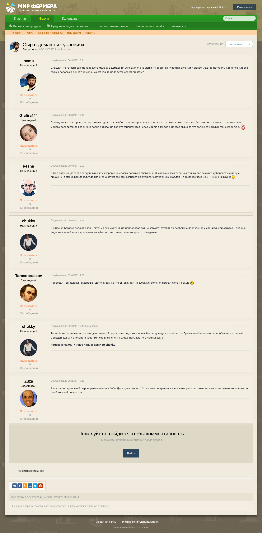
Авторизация (215, 44)
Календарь (69, 18)
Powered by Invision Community (131, 527)
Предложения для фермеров (69, 26)
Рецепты (65, 49)
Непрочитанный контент (113, 26)
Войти (131, 453)
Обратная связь (106, 521)
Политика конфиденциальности (139, 521)
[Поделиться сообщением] (249, 60)
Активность (178, 26)
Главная (19, 18)
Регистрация (244, 7)
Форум (44, 18)
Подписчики (235, 44)
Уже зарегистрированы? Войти (208, 7)
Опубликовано (67, 60)
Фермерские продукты (27, 26)
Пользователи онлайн (150, 26)
